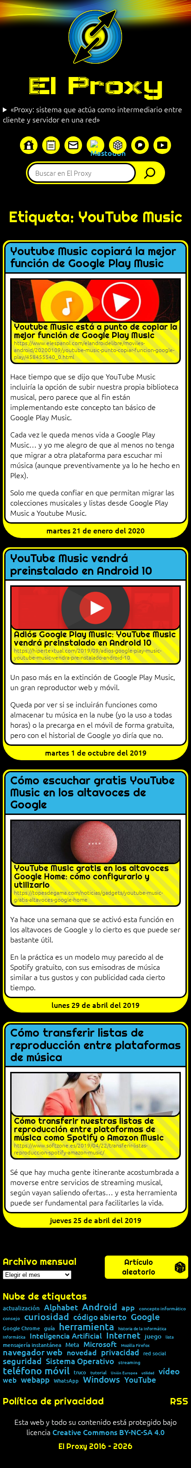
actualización (21, 1308)
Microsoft (100, 1344)
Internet (123, 1335)
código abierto (100, 1317)
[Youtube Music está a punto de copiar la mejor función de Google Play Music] (95, 321)
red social (154, 1353)
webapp (35, 1380)
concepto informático (162, 1308)
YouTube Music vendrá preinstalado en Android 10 (81, 564)
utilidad (147, 1372)
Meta (72, 1345)
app (128, 1307)
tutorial (98, 1372)
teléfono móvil (36, 1370)
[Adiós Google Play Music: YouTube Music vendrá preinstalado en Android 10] (95, 625)
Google (145, 1317)
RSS (179, 1401)
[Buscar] (152, 173)
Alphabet (61, 1308)
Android (99, 1307)
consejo (11, 1318)
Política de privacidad (53, 1401)
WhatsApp (66, 1380)
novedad (82, 1352)
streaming (129, 1362)
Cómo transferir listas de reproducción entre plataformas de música (95, 1045)
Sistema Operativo (80, 1361)
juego (153, 1336)
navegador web (33, 1352)
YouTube (140, 1380)
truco (80, 1372)
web (10, 1380)
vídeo (169, 1371)
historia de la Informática (142, 1329)
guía (49, 1328)
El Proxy (95, 85)
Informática (14, 1337)
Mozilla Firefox (135, 1345)
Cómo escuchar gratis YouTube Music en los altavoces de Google (92, 793)
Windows (101, 1379)
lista (170, 1337)
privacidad (120, 1353)
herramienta (86, 1326)
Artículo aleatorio (138, 1267)
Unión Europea (124, 1372)
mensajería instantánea (32, 1345)
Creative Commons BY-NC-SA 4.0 (108, 1432)
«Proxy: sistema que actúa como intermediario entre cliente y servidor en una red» (92, 114)
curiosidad (46, 1316)
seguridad (22, 1361)
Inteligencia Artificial (66, 1336)
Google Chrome (21, 1328)
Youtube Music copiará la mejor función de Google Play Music (93, 257)
